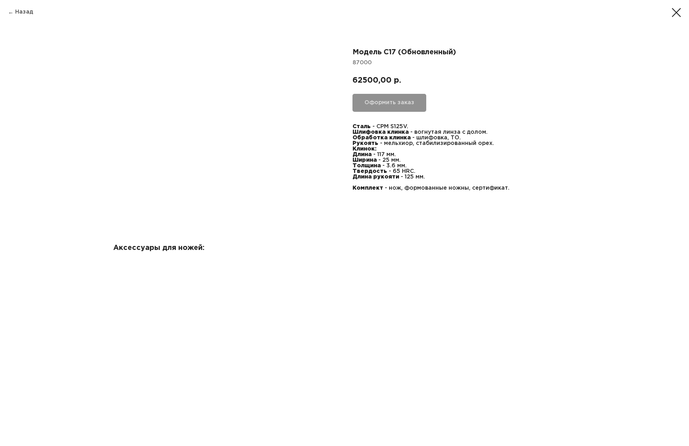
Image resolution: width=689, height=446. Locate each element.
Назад (24, 12)
